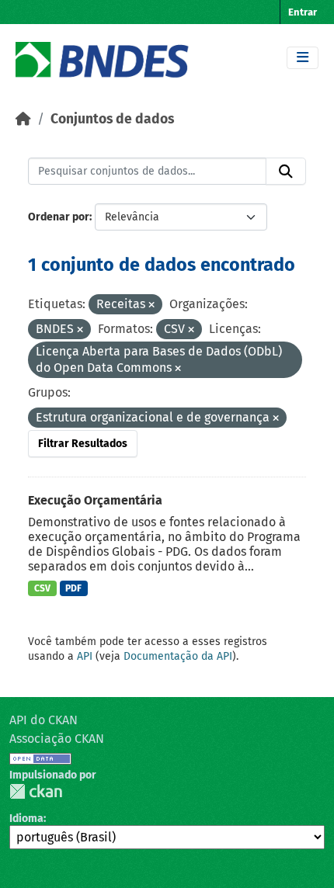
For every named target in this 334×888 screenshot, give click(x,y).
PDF (73, 588)
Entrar (302, 12)
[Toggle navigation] (302, 58)
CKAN (35, 791)
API (84, 656)
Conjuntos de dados (112, 119)
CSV (42, 588)
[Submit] (286, 172)
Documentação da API (178, 656)
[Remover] (151, 305)
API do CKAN (43, 720)
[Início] (23, 119)
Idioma (26, 818)
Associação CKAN (56, 738)
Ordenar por (58, 217)
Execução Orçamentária (95, 500)
